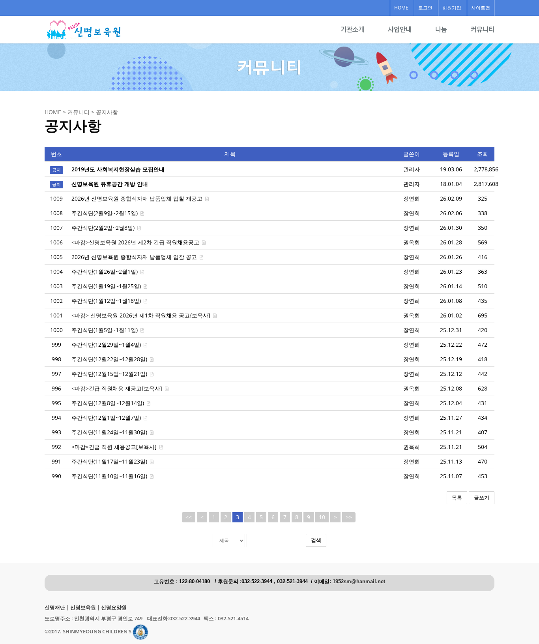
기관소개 (352, 29)
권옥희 (411, 242)
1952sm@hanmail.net (359, 581)
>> (349, 517)
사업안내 (400, 29)
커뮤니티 (482, 29)
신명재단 (55, 607)
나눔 (441, 29)
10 (322, 517)
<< (188, 517)
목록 (457, 497)
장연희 (411, 198)
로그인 (425, 7)
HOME (401, 7)
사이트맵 (480, 7)
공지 (56, 170)
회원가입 (451, 7)
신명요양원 (114, 607)
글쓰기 (481, 497)
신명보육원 (83, 607)
